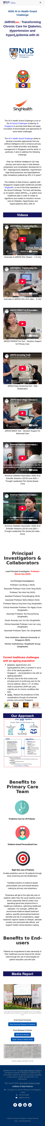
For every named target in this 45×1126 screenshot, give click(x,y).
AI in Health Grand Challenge (20, 138)
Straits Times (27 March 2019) (22, 1039)
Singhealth (9, 187)
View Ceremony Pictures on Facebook (22, 1024)
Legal (15, 1121)
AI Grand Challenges (18, 123)
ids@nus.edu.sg (24, 1097)
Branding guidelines (25, 1121)
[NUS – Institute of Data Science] (10, 2)
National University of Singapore (17, 1118)
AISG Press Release (22, 1035)
